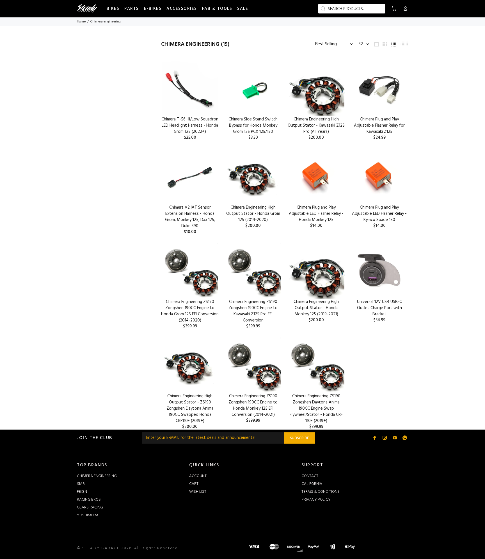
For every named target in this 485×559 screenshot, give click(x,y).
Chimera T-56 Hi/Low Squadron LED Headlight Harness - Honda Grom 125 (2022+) (189, 125)
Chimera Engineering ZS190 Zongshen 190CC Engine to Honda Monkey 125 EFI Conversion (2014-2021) (253, 405)
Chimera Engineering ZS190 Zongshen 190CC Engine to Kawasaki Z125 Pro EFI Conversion (253, 311)
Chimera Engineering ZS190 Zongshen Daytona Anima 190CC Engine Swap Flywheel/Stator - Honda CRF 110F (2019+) (316, 408)
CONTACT (309, 476)
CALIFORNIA (311, 484)
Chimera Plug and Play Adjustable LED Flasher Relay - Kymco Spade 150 (379, 213)
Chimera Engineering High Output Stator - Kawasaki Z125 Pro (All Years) (316, 125)
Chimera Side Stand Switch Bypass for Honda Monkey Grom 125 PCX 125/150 (253, 125)
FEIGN (82, 492)
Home (81, 21)
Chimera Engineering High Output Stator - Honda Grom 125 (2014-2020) (253, 213)
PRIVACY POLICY (316, 499)
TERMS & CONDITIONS (320, 492)
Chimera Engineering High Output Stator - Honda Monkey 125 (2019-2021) (316, 308)
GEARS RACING (90, 507)
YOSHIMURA (88, 515)
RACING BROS (89, 499)
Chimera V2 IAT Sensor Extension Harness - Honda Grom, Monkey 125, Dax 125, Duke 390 (190, 216)
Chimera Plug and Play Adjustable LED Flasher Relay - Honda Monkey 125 (316, 213)
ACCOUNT (198, 476)
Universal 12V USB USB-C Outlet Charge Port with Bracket (379, 308)
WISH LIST (197, 492)
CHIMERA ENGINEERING (97, 476)
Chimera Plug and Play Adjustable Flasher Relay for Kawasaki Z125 (379, 125)
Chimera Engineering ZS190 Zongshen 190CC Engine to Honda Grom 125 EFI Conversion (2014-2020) (190, 311)
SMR (81, 484)
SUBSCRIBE (299, 438)
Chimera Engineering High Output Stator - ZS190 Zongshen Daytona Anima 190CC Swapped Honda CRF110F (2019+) (189, 408)
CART (193, 484)
